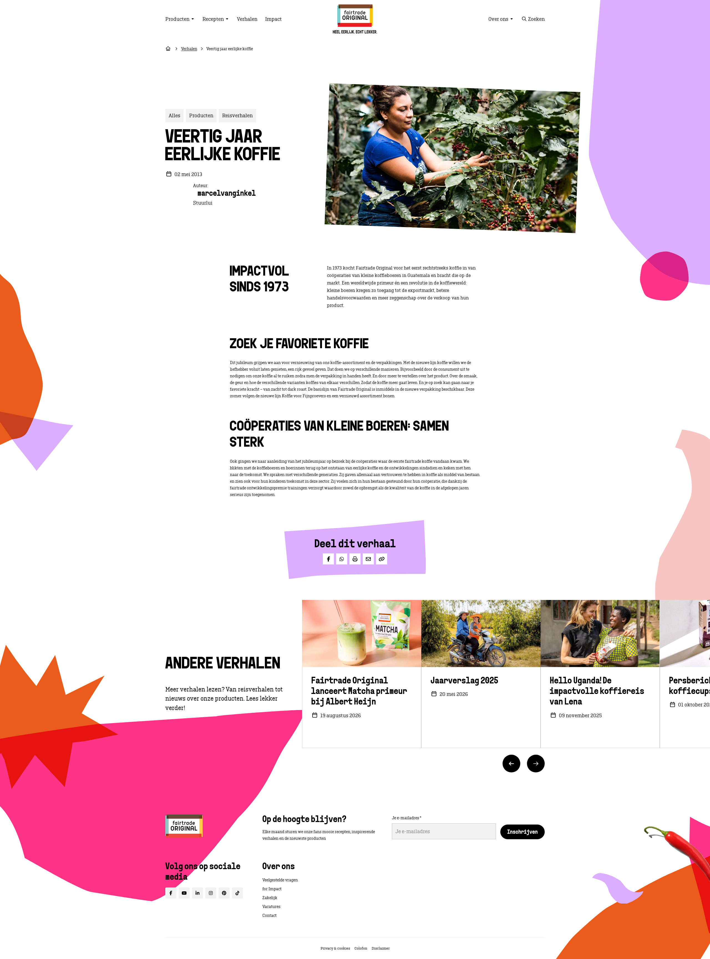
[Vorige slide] (511, 763)
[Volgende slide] (536, 763)
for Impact (272, 888)
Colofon (360, 948)
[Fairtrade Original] (184, 826)
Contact (269, 915)
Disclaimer (381, 948)
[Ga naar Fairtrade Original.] (168, 48)
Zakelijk (269, 897)
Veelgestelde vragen (280, 879)
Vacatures (271, 906)
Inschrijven (522, 832)
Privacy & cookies (335, 948)
